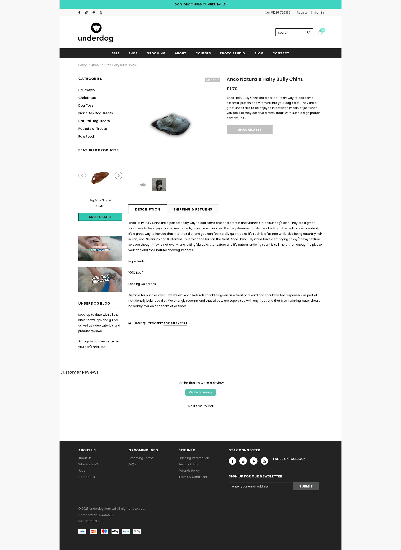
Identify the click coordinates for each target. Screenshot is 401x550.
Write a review (200, 392)
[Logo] (95, 32)
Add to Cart (100, 217)
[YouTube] (102, 12)
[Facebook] (81, 12)
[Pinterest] (95, 12)
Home (82, 65)
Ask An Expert (175, 323)
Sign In (319, 12)
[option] (100, 191)
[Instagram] (88, 12)
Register (303, 12)
